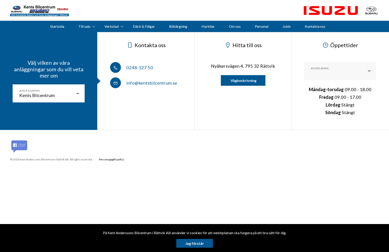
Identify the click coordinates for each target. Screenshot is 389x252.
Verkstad (111, 26)
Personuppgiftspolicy (111, 159)
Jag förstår (194, 243)
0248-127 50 (139, 67)
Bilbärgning (178, 26)
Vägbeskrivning (243, 80)
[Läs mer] (330, 10)
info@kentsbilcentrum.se (151, 83)
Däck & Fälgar (144, 26)
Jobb (287, 26)
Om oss (235, 26)
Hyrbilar (208, 26)
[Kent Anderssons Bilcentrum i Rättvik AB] (39, 10)
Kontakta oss (315, 26)
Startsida (57, 26)
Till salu (84, 26)
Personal (261, 26)
